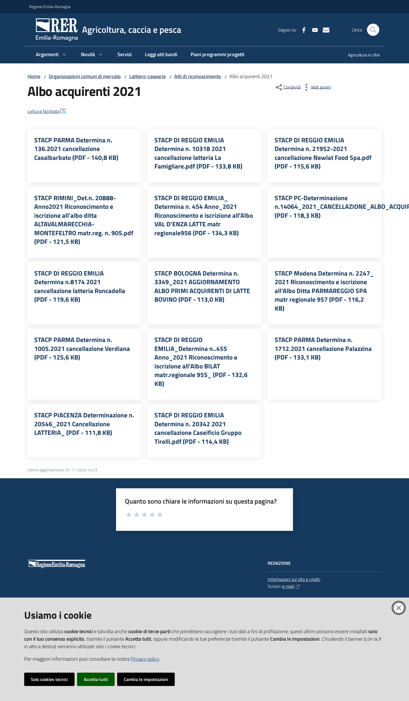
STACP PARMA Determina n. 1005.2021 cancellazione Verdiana (82, 348)
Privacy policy (145, 659)
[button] (373, 29)
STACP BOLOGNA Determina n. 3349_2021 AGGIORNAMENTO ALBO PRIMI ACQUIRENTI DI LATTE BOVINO (202, 286)
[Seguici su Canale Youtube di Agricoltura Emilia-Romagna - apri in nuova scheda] (312, 29)
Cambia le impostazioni (146, 679)
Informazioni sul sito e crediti (294, 579)
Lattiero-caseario (147, 76)
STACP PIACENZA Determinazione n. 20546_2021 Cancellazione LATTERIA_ (84, 424)
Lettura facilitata (44, 111)
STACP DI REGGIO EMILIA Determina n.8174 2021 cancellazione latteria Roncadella (79, 286)
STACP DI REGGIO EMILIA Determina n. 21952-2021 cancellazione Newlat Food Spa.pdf (323, 153)
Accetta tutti (96, 679)
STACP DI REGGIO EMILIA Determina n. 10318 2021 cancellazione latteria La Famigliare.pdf (198, 153)
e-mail (288, 586)
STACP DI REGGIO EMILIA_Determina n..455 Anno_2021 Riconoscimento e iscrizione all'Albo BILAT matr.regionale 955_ (201, 361)
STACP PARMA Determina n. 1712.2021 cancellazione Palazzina (323, 348)
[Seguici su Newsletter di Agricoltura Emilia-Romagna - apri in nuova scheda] (323, 29)
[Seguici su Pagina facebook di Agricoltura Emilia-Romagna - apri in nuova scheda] (301, 29)
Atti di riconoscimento (197, 76)
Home (34, 76)
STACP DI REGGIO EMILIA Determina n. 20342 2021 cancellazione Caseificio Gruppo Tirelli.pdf (198, 428)
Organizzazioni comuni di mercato (85, 76)
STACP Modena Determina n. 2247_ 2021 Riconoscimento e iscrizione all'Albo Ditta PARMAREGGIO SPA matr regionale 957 (324, 291)
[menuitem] (360, 55)
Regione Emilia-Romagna (49, 6)
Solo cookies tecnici (49, 679)
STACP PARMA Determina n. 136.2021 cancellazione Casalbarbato (76, 149)
